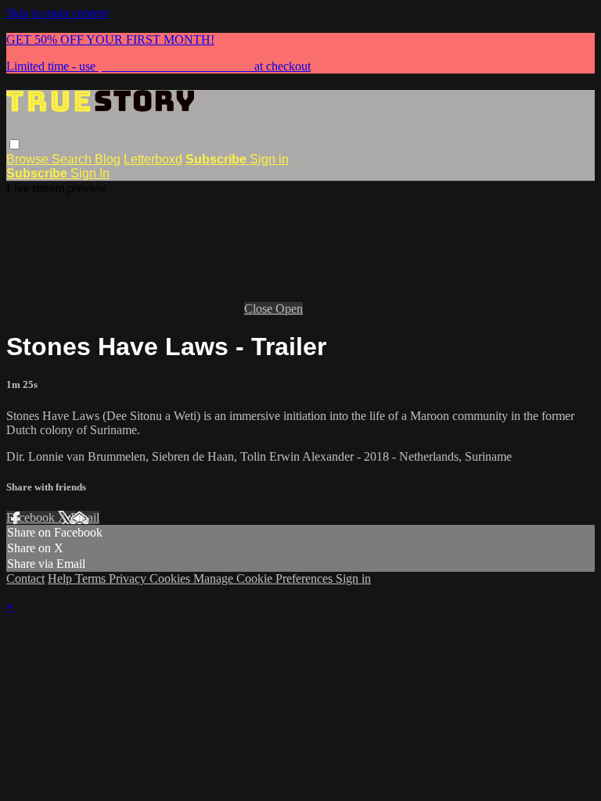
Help (61, 578)
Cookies (171, 578)
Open (289, 308)
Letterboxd (153, 159)
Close (259, 308)
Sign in (269, 159)
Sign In (90, 173)
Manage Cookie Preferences (264, 578)
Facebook (32, 517)
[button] (14, 144)
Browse (29, 159)
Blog (108, 159)
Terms (92, 578)
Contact (25, 578)
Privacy (129, 578)
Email (84, 517)
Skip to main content (57, 13)
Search (73, 159)
